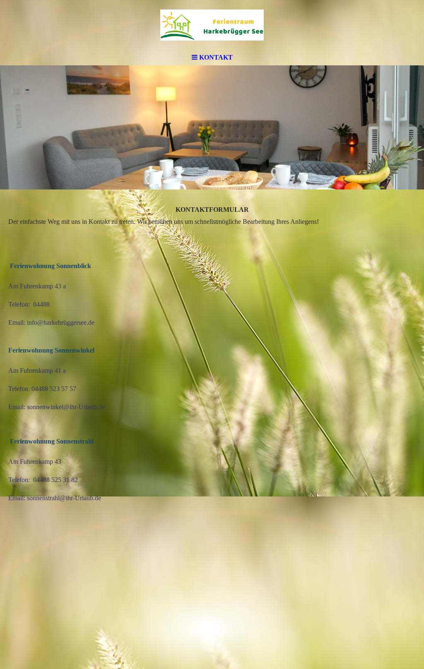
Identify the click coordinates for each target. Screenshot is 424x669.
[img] (212, 25)
